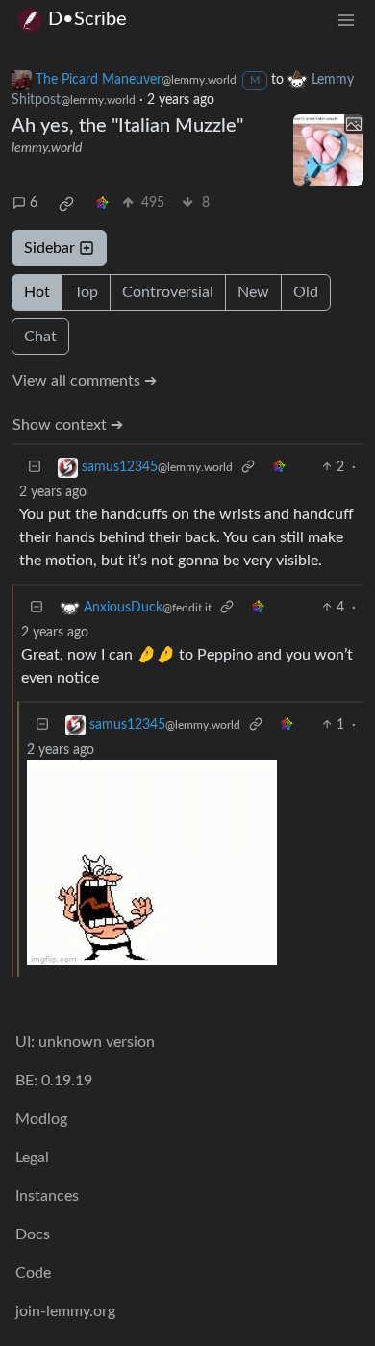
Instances (47, 1196)
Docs (32, 1234)
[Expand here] (328, 150)
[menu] (346, 20)
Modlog (41, 1119)
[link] (66, 204)
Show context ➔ (67, 425)
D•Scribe (87, 19)
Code (33, 1273)
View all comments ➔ (84, 380)
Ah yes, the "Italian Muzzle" (127, 126)
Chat (40, 336)
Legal (32, 1157)
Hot (37, 292)
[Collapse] (34, 468)
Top (86, 292)
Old (305, 292)
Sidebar (49, 248)
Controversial (167, 292)
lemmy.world (47, 148)
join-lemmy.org (65, 1311)
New (253, 292)
